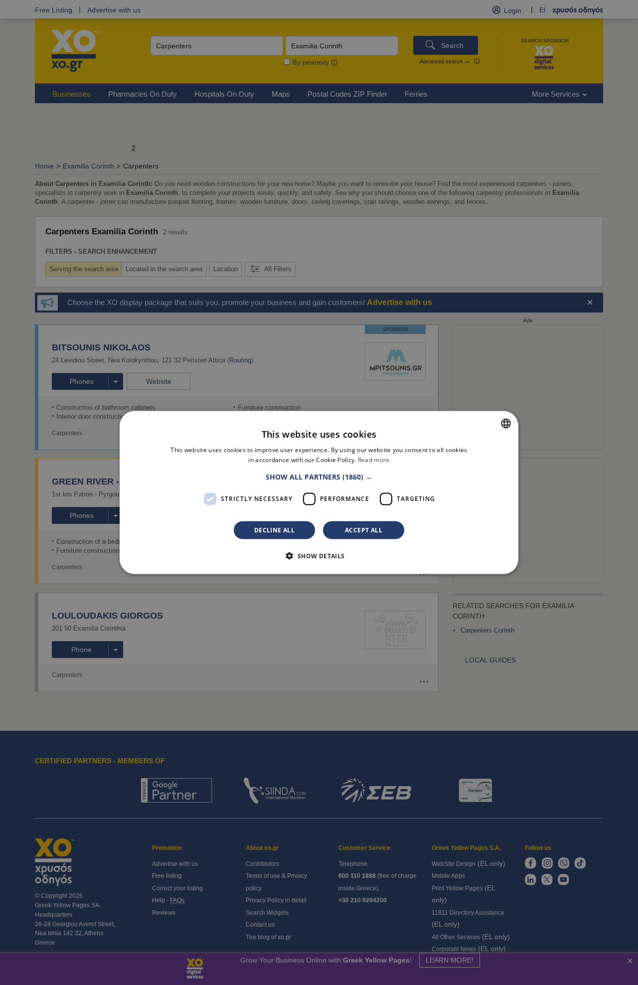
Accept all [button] (363, 529)
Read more (374, 460)
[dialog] (319, 492)
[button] (319, 476)
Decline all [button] (274, 529)
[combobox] (506, 424)
